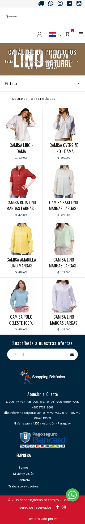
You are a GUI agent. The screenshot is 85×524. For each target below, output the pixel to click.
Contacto (23, 480)
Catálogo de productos (39, 61)
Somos (24, 468)
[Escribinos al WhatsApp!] (72, 495)
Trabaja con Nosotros (23, 486)
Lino (69, 61)
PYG (58, 34)
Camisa (51, 67)
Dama (32, 67)
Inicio (9, 61)
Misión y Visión (23, 474)
